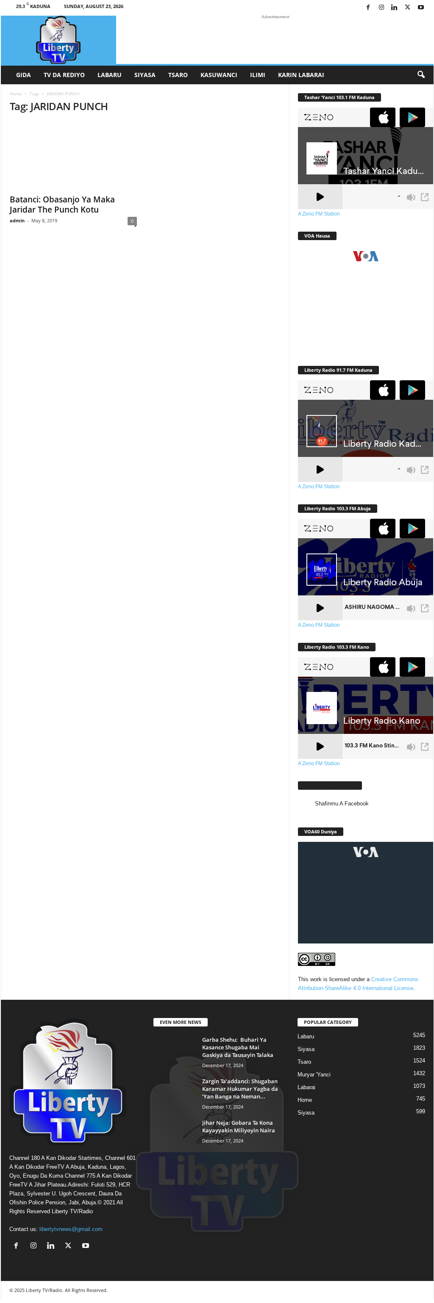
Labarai (306, 1087)
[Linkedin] (394, 8)
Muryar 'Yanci (314, 1074)
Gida (23, 75)
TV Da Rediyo (64, 75)
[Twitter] (408, 8)
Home (16, 94)
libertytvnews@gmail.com (71, 1229)
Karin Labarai (301, 75)
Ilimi (257, 75)
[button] (421, 75)
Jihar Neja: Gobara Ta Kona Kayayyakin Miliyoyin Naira (238, 1126)
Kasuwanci (218, 75)
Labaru (109, 75)
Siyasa (145, 75)
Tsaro (178, 75)
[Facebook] (368, 8)
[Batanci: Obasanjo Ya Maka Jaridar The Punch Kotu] (73, 155)
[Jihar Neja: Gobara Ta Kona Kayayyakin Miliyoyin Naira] (174, 1135)
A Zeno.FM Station (319, 214)
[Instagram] (381, 8)
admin (17, 220)
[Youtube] (421, 8)
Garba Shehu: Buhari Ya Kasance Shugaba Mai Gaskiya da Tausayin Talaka (237, 1047)
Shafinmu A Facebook (330, 785)
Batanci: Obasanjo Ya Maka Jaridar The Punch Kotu (62, 204)
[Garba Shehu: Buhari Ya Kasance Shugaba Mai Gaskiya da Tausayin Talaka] (174, 1052)
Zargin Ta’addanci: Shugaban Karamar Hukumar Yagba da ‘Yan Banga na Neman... (240, 1088)
